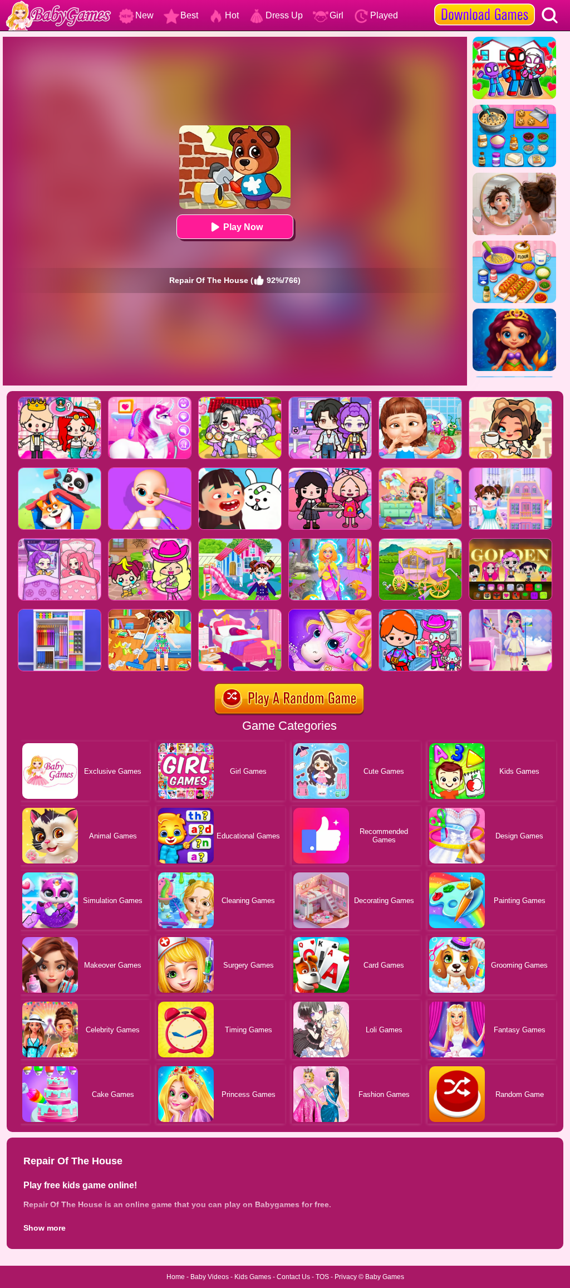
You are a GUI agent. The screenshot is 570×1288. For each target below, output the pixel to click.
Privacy (346, 1277)
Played (384, 15)
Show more (44, 1227)
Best (189, 15)
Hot (232, 15)
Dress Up (284, 15)
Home (175, 1277)
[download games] (484, 4)
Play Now (243, 227)
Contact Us (293, 1277)
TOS (322, 1277)
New (144, 15)
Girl (336, 15)
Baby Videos (209, 1277)
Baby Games (384, 1277)
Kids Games (252, 1277)
